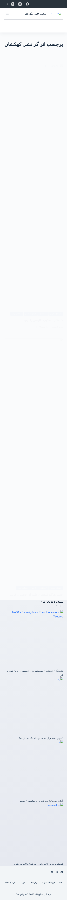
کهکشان (43, 313)
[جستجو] (7, 4)
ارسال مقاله (10, 882)
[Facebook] (27, 4)
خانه (60, 882)
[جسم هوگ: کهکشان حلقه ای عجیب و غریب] (33, 459)
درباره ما (34, 882)
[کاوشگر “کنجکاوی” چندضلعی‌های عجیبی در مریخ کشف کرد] (33, 639)
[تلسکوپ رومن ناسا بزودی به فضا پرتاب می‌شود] (33, 832)
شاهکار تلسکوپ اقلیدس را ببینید (43, 320)
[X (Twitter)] (20, 4)
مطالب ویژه (17, 313)
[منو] (7, 13)
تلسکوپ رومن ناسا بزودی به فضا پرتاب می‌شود (38, 863)
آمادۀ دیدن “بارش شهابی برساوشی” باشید (41, 800)
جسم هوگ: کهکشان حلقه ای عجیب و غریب (36, 594)
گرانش (33, 588)
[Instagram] (12, 4)
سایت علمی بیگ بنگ (35, 13)
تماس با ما (23, 882)
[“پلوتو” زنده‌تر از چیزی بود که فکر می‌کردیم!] (33, 706)
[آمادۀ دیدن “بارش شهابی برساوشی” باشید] (33, 769)
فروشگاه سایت (48, 882)
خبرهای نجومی (56, 313)
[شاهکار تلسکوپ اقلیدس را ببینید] (33, 185)
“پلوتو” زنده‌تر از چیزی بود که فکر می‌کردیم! (41, 738)
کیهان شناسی (30, 313)
